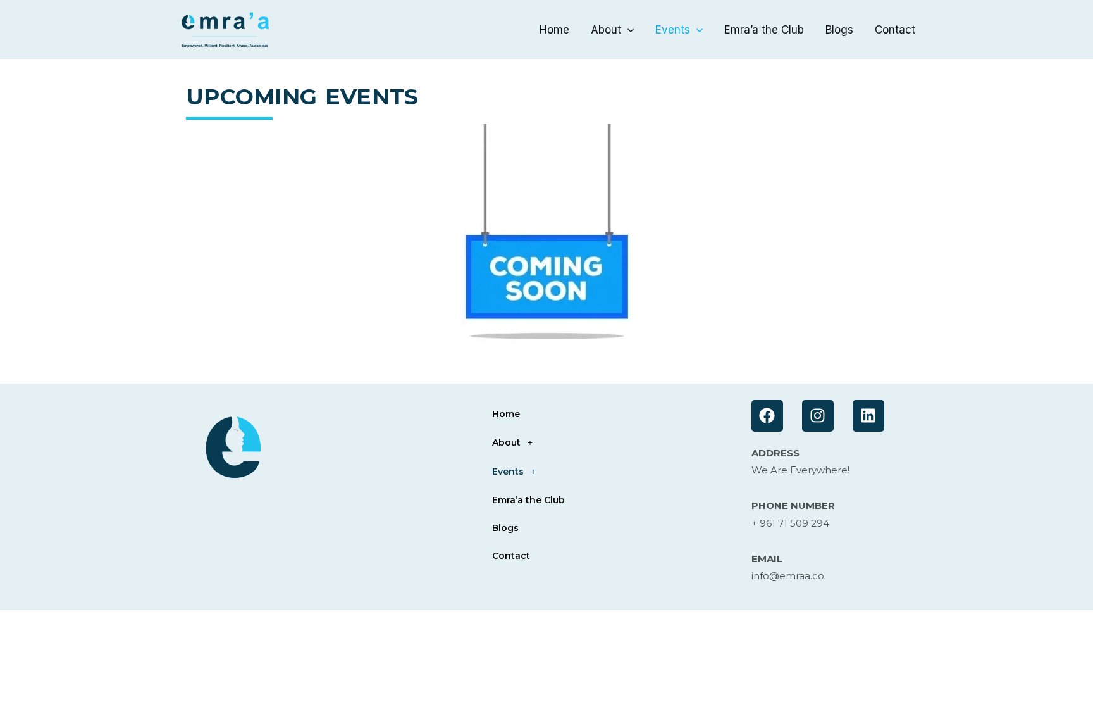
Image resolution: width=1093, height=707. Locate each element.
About (606, 29)
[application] (627, 30)
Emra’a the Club (764, 29)
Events (672, 29)
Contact (895, 29)
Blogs (839, 29)
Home (554, 29)
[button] (606, 442)
